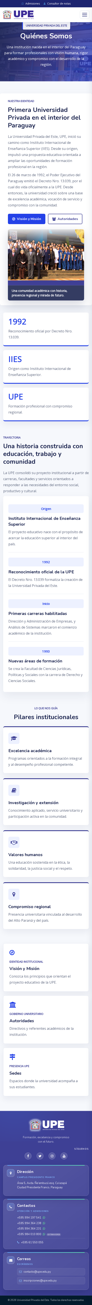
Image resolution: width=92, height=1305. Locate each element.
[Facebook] (28, 1155)
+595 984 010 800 (38, 1234)
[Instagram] (52, 1155)
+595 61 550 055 (31, 1242)
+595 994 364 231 (29, 1229)
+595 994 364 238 (29, 1223)
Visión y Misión (29, 219)
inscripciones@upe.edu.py (40, 1281)
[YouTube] (64, 1155)
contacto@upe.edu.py (37, 1272)
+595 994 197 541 (29, 1218)
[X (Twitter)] (40, 1155)
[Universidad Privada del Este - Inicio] (18, 14)
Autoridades (68, 219)
